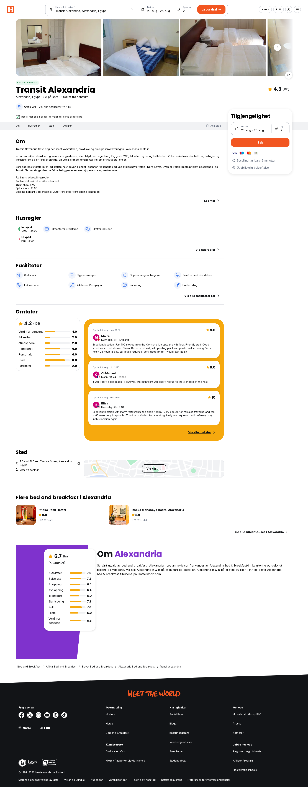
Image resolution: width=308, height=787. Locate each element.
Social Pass (176, 714)
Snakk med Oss (115, 751)
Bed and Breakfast (27, 82)
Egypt (36, 97)
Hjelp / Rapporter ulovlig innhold (125, 760)
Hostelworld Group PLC (247, 714)
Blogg (173, 723)
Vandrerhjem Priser (181, 742)
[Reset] (132, 9)
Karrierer (238, 732)
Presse (237, 723)
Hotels (110, 723)
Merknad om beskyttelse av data (38, 779)
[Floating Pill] (277, 47)
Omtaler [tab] (67, 125)
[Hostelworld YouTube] (47, 715)
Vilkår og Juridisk (74, 779)
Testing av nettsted (144, 779)
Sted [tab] (51, 125)
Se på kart (50, 97)
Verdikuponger (118, 779)
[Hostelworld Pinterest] (55, 715)
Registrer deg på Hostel (247, 751)
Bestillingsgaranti (179, 732)
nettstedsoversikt (171, 779)
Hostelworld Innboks (245, 769)
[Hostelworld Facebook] (21, 715)
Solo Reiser (176, 751)
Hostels (110, 714)
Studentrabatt (178, 760)
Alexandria (23, 97)
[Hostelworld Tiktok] (64, 715)
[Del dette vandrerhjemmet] (288, 75)
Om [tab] (18, 125)
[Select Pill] (288, 9)
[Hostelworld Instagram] (38, 715)
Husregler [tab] (34, 125)
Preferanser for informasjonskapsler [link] (208, 779)
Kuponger (97, 779)
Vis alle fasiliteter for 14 (55, 107)
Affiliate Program (243, 760)
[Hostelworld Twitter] (30, 715)
